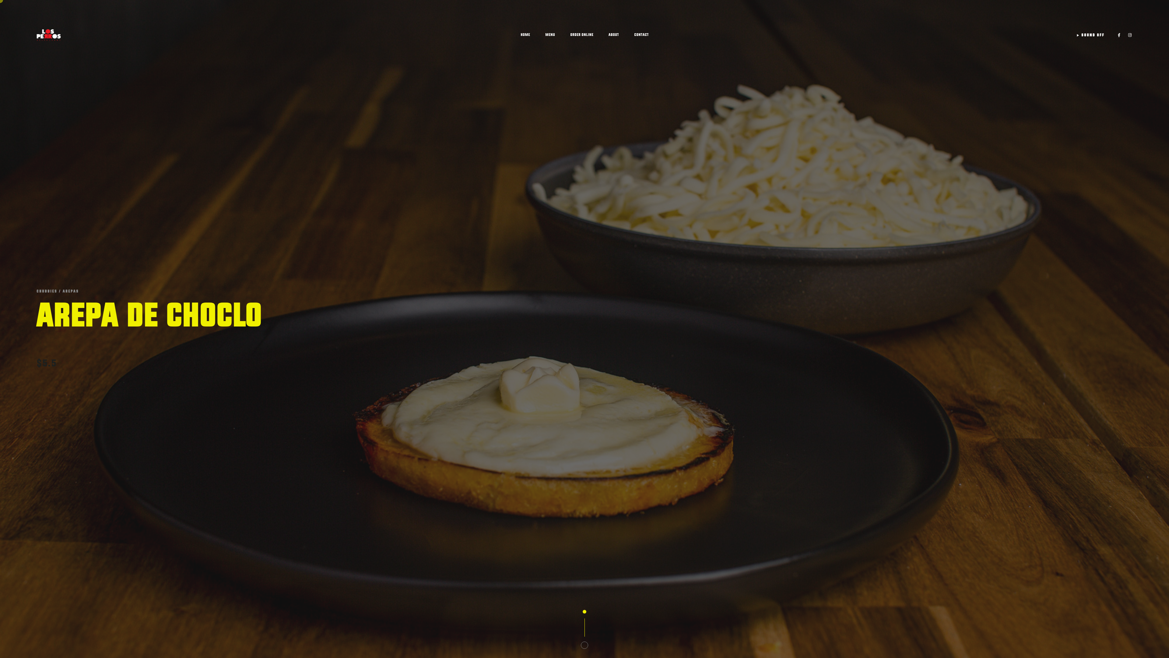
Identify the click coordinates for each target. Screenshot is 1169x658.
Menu (550, 35)
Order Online (581, 35)
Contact (641, 35)
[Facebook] (1119, 35)
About (614, 35)
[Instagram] (1130, 35)
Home (525, 35)
